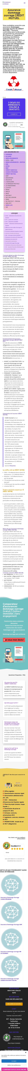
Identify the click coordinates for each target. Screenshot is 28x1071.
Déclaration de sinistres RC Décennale (14, 237)
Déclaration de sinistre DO (11, 239)
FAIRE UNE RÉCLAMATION (14, 999)
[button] (26, 1052)
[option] (14, 852)
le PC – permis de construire (11, 219)
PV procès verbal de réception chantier (14, 231)
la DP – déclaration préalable (11, 221)
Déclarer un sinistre (14, 1003)
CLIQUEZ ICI (14, 114)
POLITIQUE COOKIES (14, 1043)
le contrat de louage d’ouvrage (12, 243)
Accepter (14, 1061)
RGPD (14, 993)
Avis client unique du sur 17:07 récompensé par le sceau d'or (14, 860)
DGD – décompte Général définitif (13, 235)
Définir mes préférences (14, 1065)
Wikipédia (12, 466)
